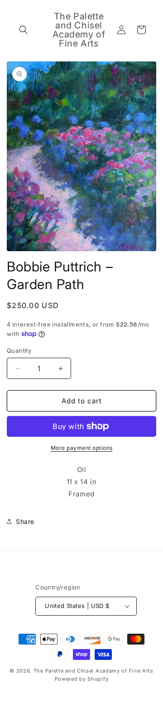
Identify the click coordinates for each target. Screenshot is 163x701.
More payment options (82, 447)
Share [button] (25, 521)
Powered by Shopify (82, 679)
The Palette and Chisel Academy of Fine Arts (93, 671)
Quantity (19, 350)
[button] (24, 30)
